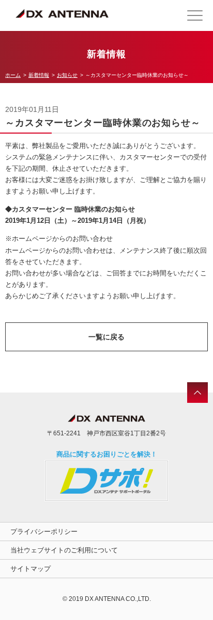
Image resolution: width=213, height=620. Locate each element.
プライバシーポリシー (44, 531)
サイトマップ (30, 569)
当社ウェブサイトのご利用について (64, 550)
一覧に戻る (106, 337)
